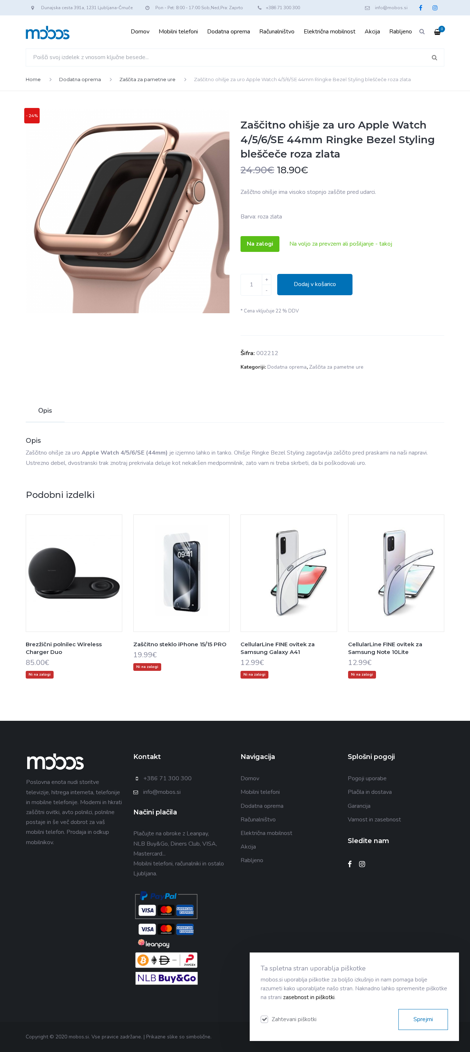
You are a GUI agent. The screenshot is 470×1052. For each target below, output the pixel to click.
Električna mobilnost (329, 32)
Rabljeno (400, 32)
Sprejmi (423, 1019)
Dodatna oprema (228, 32)
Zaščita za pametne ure (147, 79)
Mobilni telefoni (178, 32)
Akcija (372, 32)
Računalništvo (276, 32)
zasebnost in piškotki (309, 997)
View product (73, 588)
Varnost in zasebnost (374, 820)
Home (33, 79)
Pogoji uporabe (367, 778)
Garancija (359, 806)
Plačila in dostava (370, 792)
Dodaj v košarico (315, 284)
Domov (140, 32)
